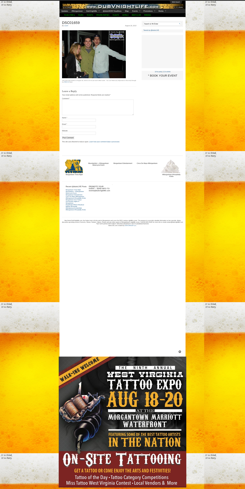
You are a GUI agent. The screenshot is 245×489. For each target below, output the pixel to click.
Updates (64, 11)
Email (64, 124)
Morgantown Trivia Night (74, 174)
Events (134, 11)
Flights (116, 15)
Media (160, 11)
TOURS (80, 15)
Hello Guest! (176, 2)
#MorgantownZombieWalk (74, 208)
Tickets (90, 15)
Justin (66, 26)
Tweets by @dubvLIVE (151, 30)
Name (64, 118)
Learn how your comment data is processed (104, 142)
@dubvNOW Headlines (112, 11)
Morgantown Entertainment (122, 163)
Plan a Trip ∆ (69, 15)
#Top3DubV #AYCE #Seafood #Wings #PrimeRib (75, 205)
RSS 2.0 (66, 82)
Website (65, 131)
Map (127, 11)
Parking (147, 15)
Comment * (66, 98)
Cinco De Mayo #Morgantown (147, 163)
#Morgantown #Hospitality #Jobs (171, 175)
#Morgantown (77, 11)
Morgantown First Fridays (74, 200)
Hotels (125, 15)
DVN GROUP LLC (130, 225)
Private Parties (102, 15)
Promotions (147, 11)
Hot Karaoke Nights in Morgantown (72, 202)
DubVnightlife (90, 11)
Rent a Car (136, 15)
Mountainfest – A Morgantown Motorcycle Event (98, 164)
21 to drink (166, 72)
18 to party (158, 72)
